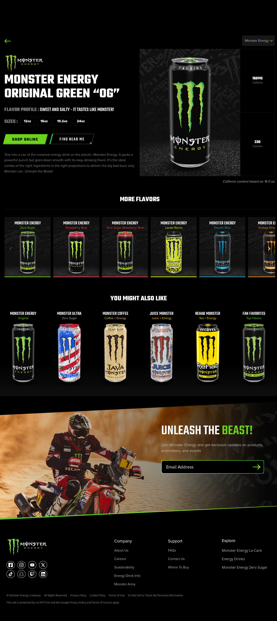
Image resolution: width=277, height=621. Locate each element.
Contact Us (176, 558)
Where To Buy (178, 567)
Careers (120, 558)
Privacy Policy (78, 595)
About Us (121, 550)
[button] (269, 248)
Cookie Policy (97, 595)
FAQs (172, 550)
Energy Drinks (233, 559)
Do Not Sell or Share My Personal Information (155, 595)
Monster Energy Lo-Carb (242, 550)
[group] (27, 247)
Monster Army (124, 584)
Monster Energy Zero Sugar (244, 567)
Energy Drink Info (127, 575)
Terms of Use (117, 595)
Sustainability (124, 567)
